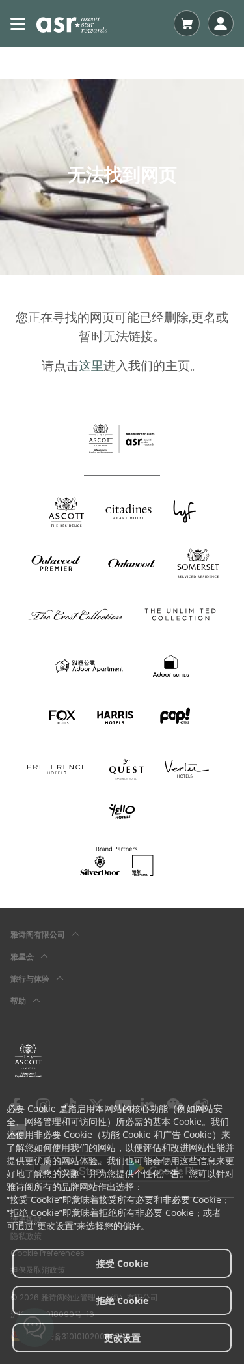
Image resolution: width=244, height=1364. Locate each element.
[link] (28, 1060)
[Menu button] (18, 23)
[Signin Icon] (221, 23)
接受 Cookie (122, 1263)
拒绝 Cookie (122, 1300)
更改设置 (122, 1337)
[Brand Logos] (66, 511)
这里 (91, 366)
